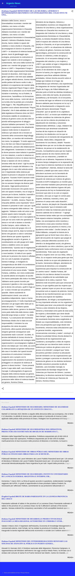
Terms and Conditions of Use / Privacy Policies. (16, 572)
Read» (70, 423)
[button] (72, 11)
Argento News (13, 3)
